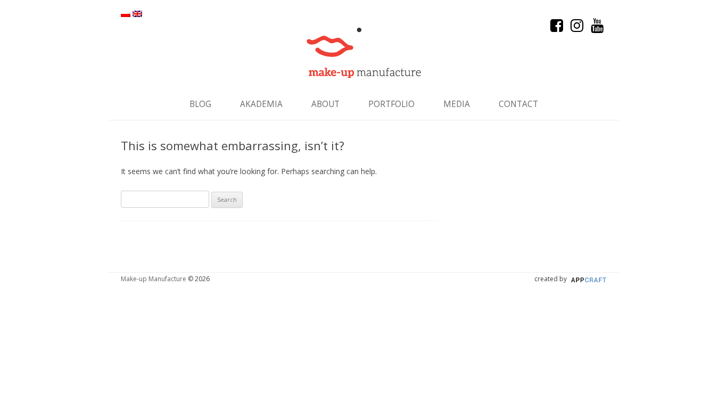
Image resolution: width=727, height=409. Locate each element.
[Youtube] (597, 28)
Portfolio (391, 104)
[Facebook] (557, 28)
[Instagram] (578, 28)
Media (456, 104)
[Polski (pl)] (125, 14)
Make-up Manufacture (153, 278)
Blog (200, 104)
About (325, 104)
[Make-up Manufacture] (364, 53)
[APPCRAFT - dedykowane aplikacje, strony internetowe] (587, 278)
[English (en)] (137, 14)
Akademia (261, 104)
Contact (518, 104)
